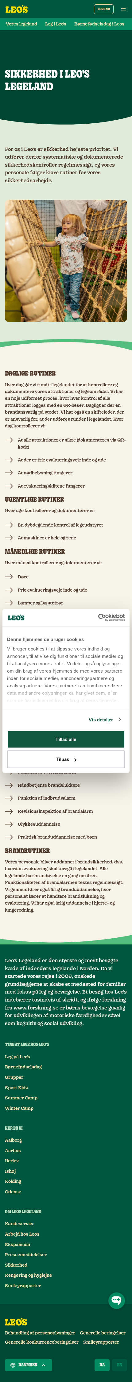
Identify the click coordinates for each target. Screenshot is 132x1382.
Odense (13, 1192)
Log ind (104, 9)
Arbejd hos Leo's (22, 1234)
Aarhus (13, 1151)
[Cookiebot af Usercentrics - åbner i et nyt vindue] (98, 618)
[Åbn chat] (116, 1300)
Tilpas (62, 759)
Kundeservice (19, 1224)
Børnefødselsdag (23, 1067)
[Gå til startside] (16, 9)
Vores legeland (21, 24)
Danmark (27, 1365)
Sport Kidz (16, 1088)
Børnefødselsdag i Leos (99, 24)
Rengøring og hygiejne (28, 1275)
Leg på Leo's (17, 1057)
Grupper (14, 1077)
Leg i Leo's (55, 24)
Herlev (12, 1161)
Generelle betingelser (103, 1333)
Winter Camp (19, 1108)
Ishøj (10, 1171)
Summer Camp (21, 1098)
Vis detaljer (101, 719)
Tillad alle (66, 739)
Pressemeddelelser (26, 1255)
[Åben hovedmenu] (123, 9)
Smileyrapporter (23, 1286)
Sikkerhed (16, 1265)
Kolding (13, 1181)
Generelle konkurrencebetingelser (42, 1342)
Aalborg (13, 1140)
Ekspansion (17, 1245)
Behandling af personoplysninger (40, 1333)
